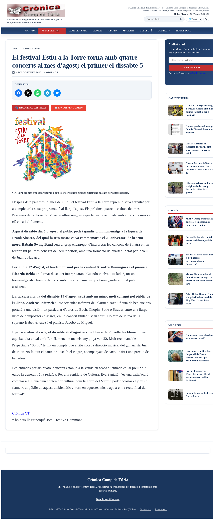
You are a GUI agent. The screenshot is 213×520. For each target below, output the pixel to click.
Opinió (112, 31)
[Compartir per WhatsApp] (37, 93)
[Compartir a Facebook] (18, 93)
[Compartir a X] (28, 93)
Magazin (128, 31)
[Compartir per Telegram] (47, 93)
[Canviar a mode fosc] (206, 19)
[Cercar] (181, 19)
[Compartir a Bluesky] (57, 93)
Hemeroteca (145, 509)
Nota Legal (183, 31)
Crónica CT (20, 413)
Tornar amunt (161, 509)
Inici (16, 49)
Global (98, 31)
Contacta (164, 31)
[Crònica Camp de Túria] (39, 10)
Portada (30, 31)
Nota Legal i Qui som (107, 499)
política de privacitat (197, 73)
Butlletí (146, 31)
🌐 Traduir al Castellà (30, 107)
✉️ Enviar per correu (68, 107)
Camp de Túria (78, 31)
